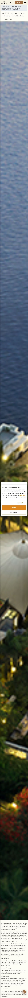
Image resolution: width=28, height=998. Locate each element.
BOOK (18, 2)
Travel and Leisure (16, 6)
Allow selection (13, 512)
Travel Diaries (5, 6)
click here (23, 497)
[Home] (4, 2)
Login (11, 2)
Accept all (14, 507)
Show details (20, 502)
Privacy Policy (22, 495)
